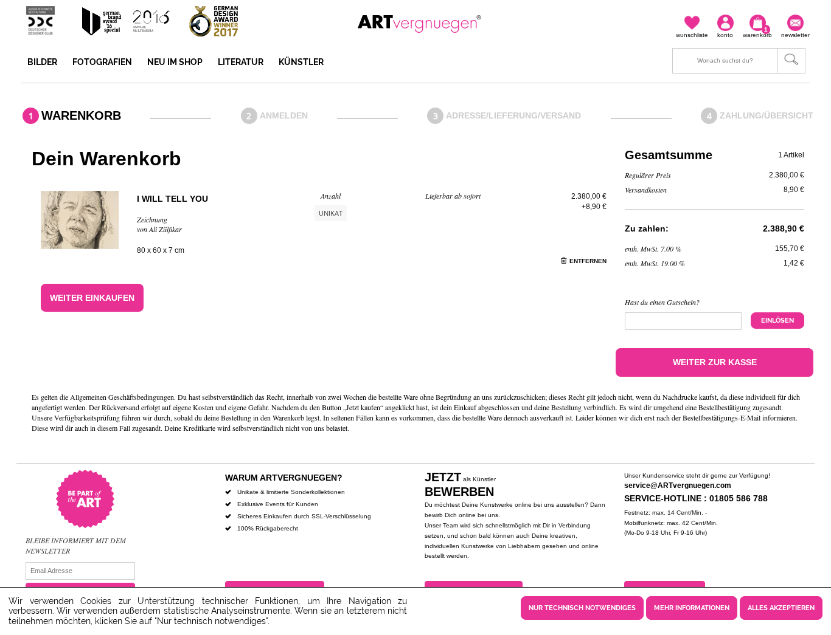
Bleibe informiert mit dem (76, 540)
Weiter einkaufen (92, 298)
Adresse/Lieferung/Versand (513, 115)
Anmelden (284, 115)
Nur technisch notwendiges (582, 608)
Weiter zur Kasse (715, 362)
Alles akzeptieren (781, 608)
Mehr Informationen (691, 608)
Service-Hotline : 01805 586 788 (696, 498)
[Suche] (738, 61)
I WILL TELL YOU (172, 199)
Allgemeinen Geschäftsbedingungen (122, 397)
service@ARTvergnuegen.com (677, 485)
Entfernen (588, 261)
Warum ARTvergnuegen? (283, 477)
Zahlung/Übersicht (766, 115)
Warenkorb (81, 115)
